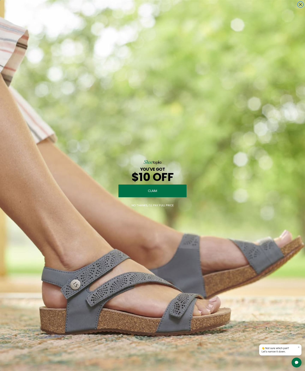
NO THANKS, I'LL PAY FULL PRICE (152, 205)
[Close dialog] (300, 4)
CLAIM (152, 191)
